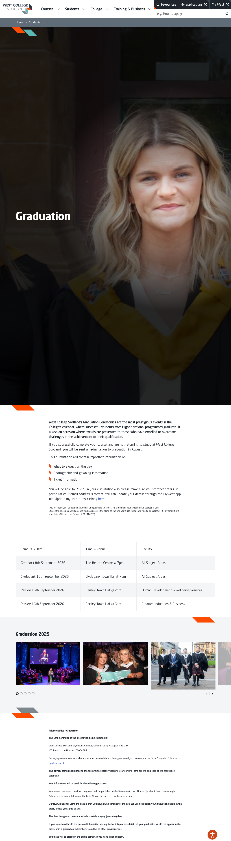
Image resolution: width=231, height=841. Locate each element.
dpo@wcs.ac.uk (56, 763)
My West (218, 4)
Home (19, 22)
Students (34, 22)
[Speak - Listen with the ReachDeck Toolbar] (212, 835)
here (101, 499)
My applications (191, 4)
